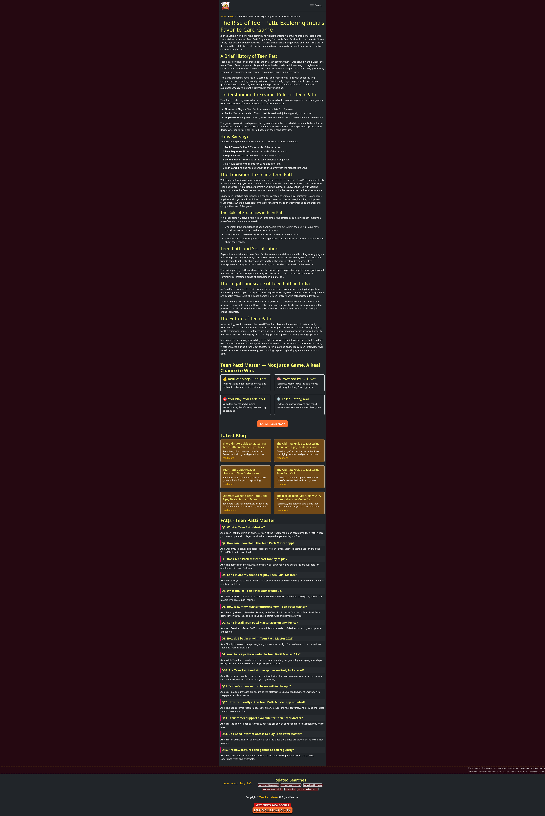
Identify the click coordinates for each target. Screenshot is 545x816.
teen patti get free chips (312, 785)
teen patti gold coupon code (291, 785)
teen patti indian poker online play (308, 789)
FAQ (249, 783)
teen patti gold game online (268, 785)
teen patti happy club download (273, 789)
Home (223, 16)
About (234, 783)
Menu (318, 5)
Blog (231, 16)
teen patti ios (290, 789)
